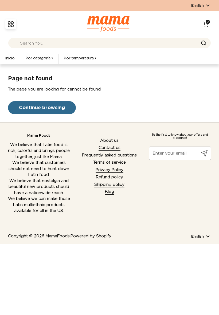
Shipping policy (109, 184)
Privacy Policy (109, 169)
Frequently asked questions (109, 155)
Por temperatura (80, 58)
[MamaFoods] (108, 24)
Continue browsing (42, 107)
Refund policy (109, 177)
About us (109, 140)
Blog (109, 191)
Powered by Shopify (91, 236)
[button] (205, 24)
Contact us (109, 147)
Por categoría (39, 58)
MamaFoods (58, 236)
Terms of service (109, 162)
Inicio (10, 58)
